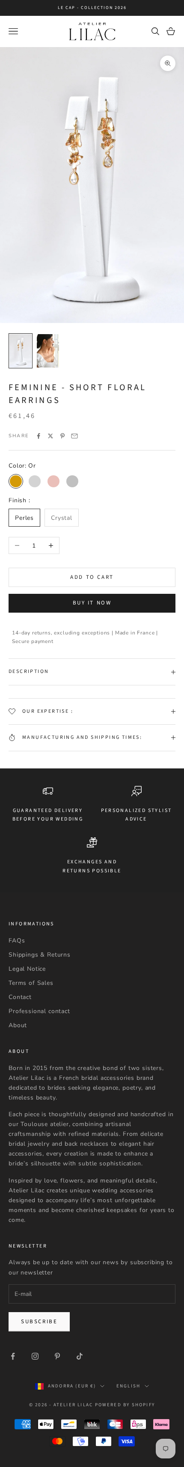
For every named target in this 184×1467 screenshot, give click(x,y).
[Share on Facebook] (38, 436)
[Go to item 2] (48, 350)
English (128, 1386)
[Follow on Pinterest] (57, 1356)
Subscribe (39, 1321)
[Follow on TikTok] (79, 1356)
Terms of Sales (31, 983)
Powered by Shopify (125, 1405)
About (18, 1025)
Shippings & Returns (40, 955)
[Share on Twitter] (50, 436)
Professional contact (39, 1011)
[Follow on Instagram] (35, 1356)
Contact (20, 997)
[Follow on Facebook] (13, 1356)
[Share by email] (74, 436)
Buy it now (92, 603)
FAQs (17, 941)
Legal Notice (27, 969)
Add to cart (92, 577)
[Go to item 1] (21, 350)
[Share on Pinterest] (62, 436)
